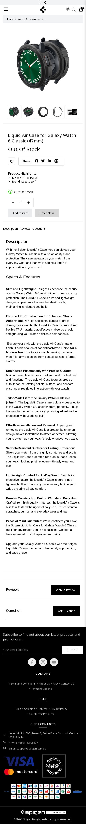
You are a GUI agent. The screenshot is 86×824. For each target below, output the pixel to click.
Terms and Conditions (22, 683)
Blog (18, 709)
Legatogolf (28, 181)
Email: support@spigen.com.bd (27, 748)
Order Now (46, 213)
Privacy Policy (59, 709)
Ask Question (66, 611)
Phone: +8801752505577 (23, 742)
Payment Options (41, 689)
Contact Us (67, 683)
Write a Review (65, 590)
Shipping (29, 709)
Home (9, 19)
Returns (43, 709)
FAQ (55, 683)
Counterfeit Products (41, 714)
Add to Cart (20, 213)
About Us (44, 683)
